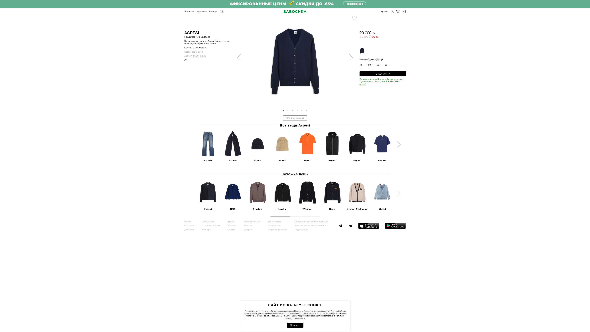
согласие (322, 311)
